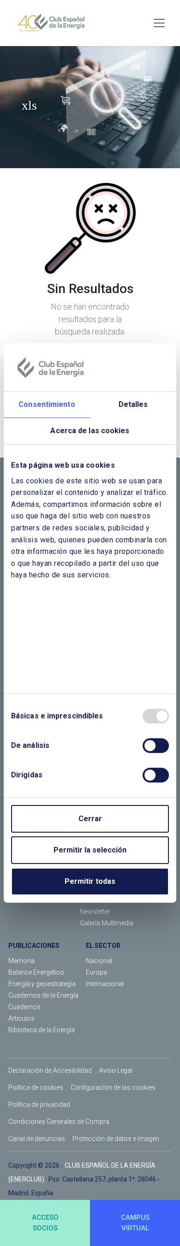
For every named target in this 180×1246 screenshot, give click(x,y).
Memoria (21, 960)
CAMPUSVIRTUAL (135, 1222)
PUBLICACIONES (34, 945)
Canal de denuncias (36, 1138)
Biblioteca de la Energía (41, 1030)
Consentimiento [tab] (46, 404)
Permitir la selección (90, 850)
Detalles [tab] (133, 404)
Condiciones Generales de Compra (58, 1121)
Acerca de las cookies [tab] (89, 430)
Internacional (105, 983)
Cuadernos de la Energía (43, 995)
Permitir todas (90, 881)
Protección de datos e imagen (115, 1138)
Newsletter (95, 911)
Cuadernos (24, 1007)
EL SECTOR (103, 945)
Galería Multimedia (106, 923)
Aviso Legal (115, 1070)
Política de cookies (35, 1087)
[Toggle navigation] (159, 23)
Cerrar (90, 818)
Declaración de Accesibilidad (50, 1070)
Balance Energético (36, 972)
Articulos (21, 1018)
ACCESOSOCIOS (45, 1222)
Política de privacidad (39, 1104)
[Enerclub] (55, 23)
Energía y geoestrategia (42, 983)
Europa (96, 972)
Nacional (99, 960)
